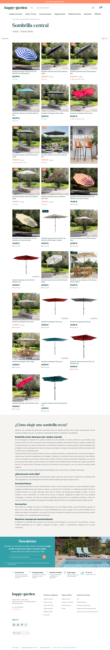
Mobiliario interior (48, 611)
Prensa (63, 608)
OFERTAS (98, 14)
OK (44, 557)
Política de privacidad (45, 647)
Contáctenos (16, 609)
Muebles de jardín (48, 599)
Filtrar (105, 38)
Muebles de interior (74, 14)
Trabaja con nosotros (67, 602)
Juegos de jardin (59, 14)
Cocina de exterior (45, 14)
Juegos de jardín (48, 608)
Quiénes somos (66, 599)
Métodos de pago (81, 602)
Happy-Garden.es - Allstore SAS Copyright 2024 (64, 647)
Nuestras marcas (66, 605)
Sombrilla (27, 19)
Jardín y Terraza (30, 14)
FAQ (78, 599)
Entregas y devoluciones (83, 605)
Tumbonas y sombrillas (26, 31)
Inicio (13, 19)
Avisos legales (15, 647)
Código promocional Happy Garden (86, 608)
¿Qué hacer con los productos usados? (87, 611)
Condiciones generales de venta (29, 647)
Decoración (88, 14)
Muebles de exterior (15, 14)
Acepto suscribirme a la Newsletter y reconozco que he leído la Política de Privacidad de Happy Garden (28, 563)
